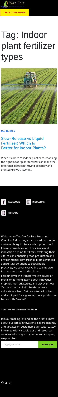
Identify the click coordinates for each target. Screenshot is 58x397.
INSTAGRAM (38, 202)
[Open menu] (27, 4)
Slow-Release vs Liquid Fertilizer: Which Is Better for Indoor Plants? (23, 143)
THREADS (13, 213)
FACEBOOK (14, 202)
